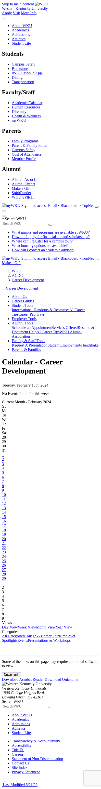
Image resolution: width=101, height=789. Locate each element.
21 (4, 543)
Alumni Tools (22, 323)
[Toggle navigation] (4, 289)
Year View (64, 627)
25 (4, 561)
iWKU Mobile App (27, 73)
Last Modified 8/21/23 (20, 785)
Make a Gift (21, 188)
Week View (27, 627)
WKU (16, 271)
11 (4, 499)
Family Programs (25, 141)
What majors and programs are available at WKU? (51, 232)
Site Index (19, 767)
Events (22, 640)
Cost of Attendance (26, 154)
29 (4, 578)
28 (4, 574)
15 (4, 517)
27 (4, 570)
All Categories (13, 636)
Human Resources (26, 107)
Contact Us (20, 763)
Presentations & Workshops (49, 640)
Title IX (18, 750)
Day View (10, 627)
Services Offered (65, 327)
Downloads (11, 675)
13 (4, 508)
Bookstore (20, 69)
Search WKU (14, 219)
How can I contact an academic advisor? (43, 250)
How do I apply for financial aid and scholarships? (51, 237)
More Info (29, 13)
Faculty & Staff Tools (28, 341)
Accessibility (22, 745)
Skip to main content (18, 4)
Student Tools (22, 305)
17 (4, 525)
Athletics (18, 39)
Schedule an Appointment (32, 327)
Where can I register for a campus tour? (42, 241)
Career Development (28, 280)
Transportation (23, 82)
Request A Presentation (30, 345)
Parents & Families (26, 350)
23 (4, 552)
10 (4, 495)
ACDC (17, 275)
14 (4, 512)
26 (4, 565)
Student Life (21, 43)
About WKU (22, 26)
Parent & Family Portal (29, 145)
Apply (7, 13)
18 (4, 530)
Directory (19, 111)
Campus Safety (23, 64)
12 (4, 503)
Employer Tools (24, 319)
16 (4, 521)
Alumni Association (27, 179)
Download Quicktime (61, 679)
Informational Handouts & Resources (40, 310)
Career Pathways (31, 314)
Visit (16, 13)
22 (4, 548)
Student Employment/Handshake (73, 345)
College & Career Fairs (42, 636)
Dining (17, 77)
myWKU (19, 120)
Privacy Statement (26, 772)
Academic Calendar (27, 103)
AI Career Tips (48, 332)
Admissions (21, 34)
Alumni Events (23, 184)
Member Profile (24, 159)
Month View (46, 627)
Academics (20, 30)
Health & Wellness (26, 116)
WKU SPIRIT (23, 197)
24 (4, 556)
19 (4, 534)
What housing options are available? (40, 245)
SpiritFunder (21, 193)
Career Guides (23, 301)
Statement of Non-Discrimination (37, 759)
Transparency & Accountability (36, 741)
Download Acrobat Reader (23, 679)
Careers (18, 754)
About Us (19, 296)
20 (4, 539)
